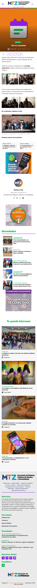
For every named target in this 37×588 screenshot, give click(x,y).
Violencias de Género (8, 386)
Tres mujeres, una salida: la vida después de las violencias (17, 389)
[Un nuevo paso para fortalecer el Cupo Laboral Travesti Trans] (7, 285)
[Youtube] (23, 197)
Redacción (13, 49)
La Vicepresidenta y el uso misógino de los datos (26, 147)
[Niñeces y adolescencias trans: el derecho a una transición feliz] (7, 262)
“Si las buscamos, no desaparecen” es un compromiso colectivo (15, 458)
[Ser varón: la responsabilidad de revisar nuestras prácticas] (7, 274)
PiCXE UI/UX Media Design (16, 583)
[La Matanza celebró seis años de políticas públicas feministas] (18, 338)
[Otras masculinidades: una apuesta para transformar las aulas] (7, 240)
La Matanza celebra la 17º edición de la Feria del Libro (9, 147)
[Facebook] (9, 54)
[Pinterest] (16, 54)
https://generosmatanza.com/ (19, 192)
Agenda (17, 42)
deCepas (12, 585)
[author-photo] (3, 357)
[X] (13, 54)
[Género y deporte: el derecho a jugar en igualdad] (7, 251)
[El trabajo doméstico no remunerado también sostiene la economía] (18, 407)
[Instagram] (17, 197)
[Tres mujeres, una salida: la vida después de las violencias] (18, 373)
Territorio (5, 351)
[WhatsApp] (20, 54)
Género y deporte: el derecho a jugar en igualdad (18, 542)
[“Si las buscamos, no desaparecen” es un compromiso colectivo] (18, 442)
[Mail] (3, 565)
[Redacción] (8, 49)
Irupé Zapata (7, 392)
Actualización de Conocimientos (18, 238)
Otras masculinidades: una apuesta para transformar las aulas (21, 241)
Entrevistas (16, 249)
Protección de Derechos (20, 261)
